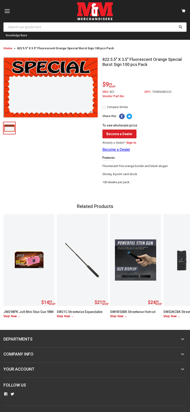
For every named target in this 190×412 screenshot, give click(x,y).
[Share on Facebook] (122, 116)
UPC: (148, 91)
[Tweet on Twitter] (129, 116)
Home (7, 48)
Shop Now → (11, 316)
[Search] (180, 27)
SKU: (106, 91)
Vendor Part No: (113, 96)
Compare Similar (117, 107)
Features (108, 157)
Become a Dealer (119, 134)
